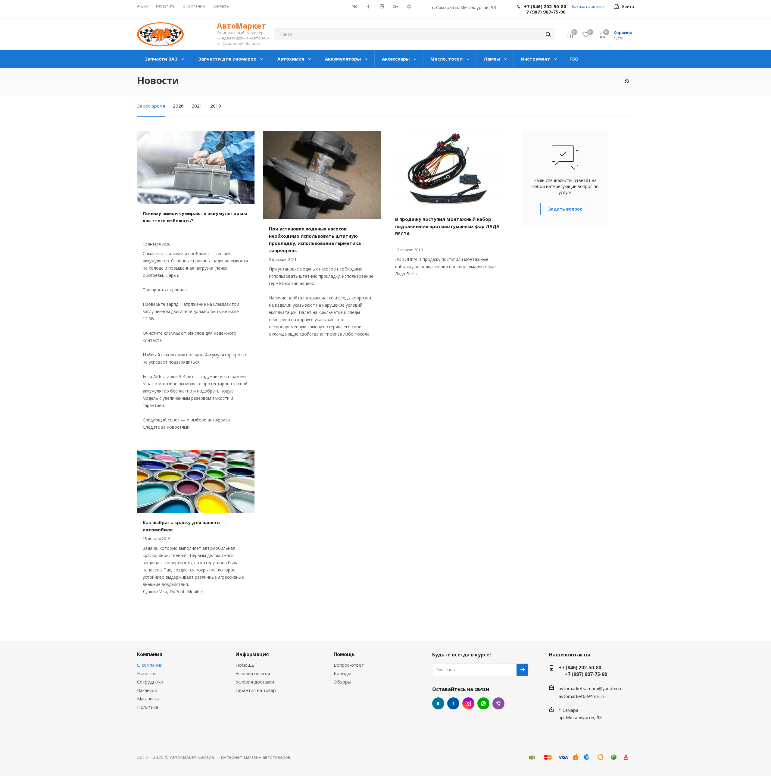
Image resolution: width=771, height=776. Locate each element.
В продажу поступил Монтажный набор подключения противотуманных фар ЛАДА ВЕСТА (447, 226)
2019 (215, 106)
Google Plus (483, 703)
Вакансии (147, 690)
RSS (627, 81)
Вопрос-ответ (349, 665)
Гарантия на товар (256, 690)
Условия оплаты (253, 673)
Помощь (245, 665)
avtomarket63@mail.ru (582, 696)
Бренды (342, 673)
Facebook (453, 703)
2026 (178, 106)
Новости (146, 673)
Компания (149, 654)
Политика (147, 707)
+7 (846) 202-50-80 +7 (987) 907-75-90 (583, 670)
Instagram (468, 703)
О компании (150, 665)
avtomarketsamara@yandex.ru (591, 688)
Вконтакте (438, 703)
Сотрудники (150, 682)
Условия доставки (255, 682)
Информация (252, 654)
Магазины (148, 699)
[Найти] (548, 34)
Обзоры (342, 682)
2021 (197, 106)
